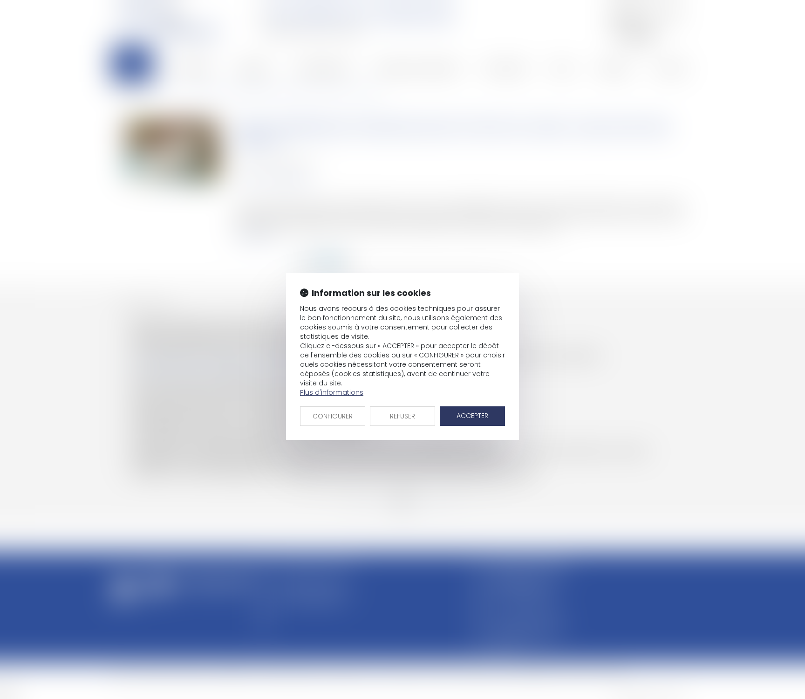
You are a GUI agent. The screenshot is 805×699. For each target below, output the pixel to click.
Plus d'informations (331, 392)
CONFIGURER (333, 416)
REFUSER (402, 416)
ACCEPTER (472, 415)
